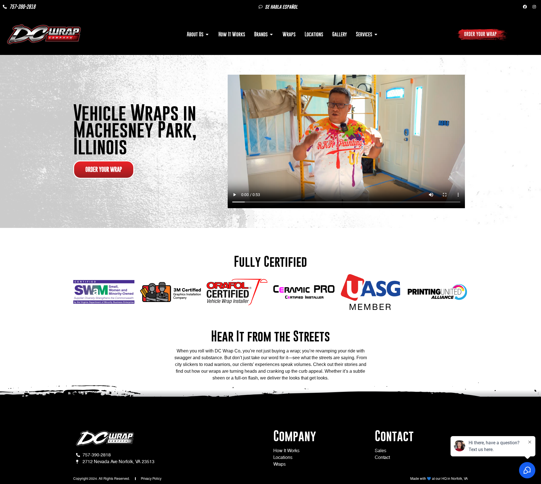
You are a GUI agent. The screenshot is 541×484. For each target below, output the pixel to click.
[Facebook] (525, 7)
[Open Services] (376, 34)
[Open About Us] (207, 34)
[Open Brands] (271, 34)
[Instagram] (534, 7)
